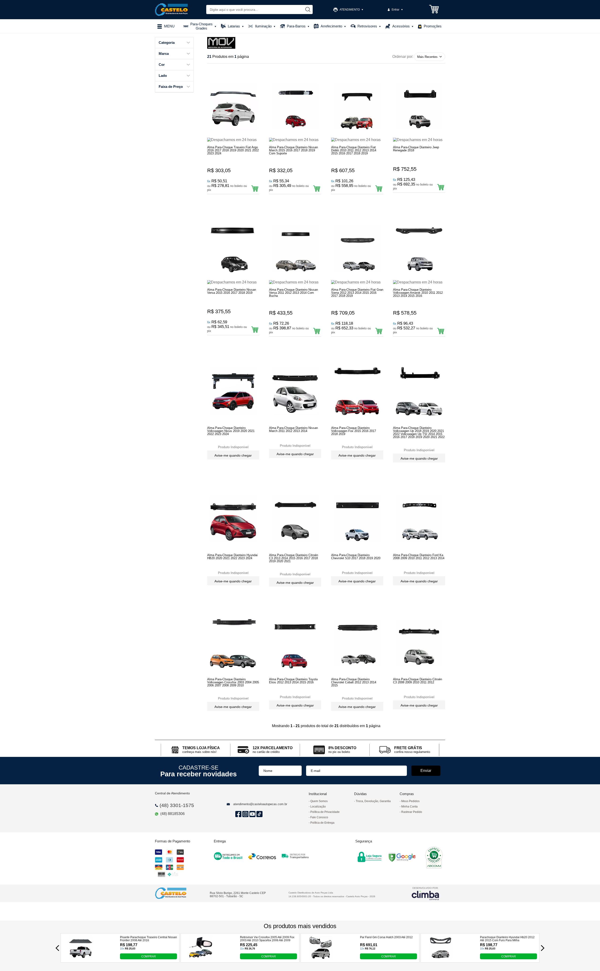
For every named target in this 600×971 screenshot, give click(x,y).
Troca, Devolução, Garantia (373, 801)
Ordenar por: (402, 57)
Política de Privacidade (325, 812)
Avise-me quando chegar (233, 455)
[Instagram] (244, 814)
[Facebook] (237, 814)
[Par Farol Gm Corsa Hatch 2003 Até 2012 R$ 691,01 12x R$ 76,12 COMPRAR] (320, 958)
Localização (318, 806)
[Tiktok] (258, 814)
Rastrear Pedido (411, 812)
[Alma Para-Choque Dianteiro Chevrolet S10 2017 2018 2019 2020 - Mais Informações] (357, 518)
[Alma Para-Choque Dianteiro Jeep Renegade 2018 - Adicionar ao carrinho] (440, 187)
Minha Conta (409, 806)
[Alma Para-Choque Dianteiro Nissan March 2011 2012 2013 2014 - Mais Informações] (295, 391)
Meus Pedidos (410, 801)
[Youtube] (251, 814)
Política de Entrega (322, 822)
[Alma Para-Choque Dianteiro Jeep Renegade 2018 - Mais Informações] (419, 106)
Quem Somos (319, 801)
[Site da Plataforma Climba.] (425, 893)
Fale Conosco (319, 817)
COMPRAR (148, 956)
